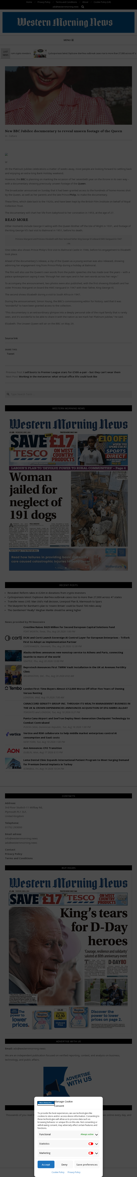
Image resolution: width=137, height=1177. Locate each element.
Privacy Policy (74, 1172)
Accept (46, 1164)
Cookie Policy (58, 1172)
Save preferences (87, 1164)
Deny (64, 1164)
